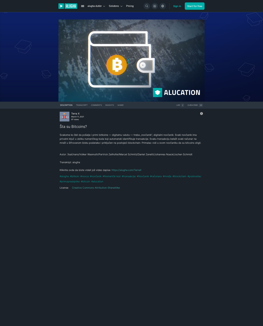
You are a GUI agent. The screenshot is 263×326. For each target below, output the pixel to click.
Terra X (75, 113)
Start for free (194, 6)
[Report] (201, 113)
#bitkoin (74, 176)
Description (66, 105)
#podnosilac (194, 176)
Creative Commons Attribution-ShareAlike (96, 187)
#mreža (167, 176)
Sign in (177, 6)
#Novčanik (143, 176)
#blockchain (179, 176)
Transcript (82, 105)
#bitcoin (85, 181)
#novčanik (96, 176)
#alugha (64, 176)
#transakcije (129, 176)
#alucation (97, 181)
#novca (84, 176)
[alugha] (67, 6)
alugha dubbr (95, 6)
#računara (156, 176)
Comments (96, 105)
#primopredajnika (70, 181)
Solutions (114, 6)
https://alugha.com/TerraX (126, 170)
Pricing (130, 6)
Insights (109, 105)
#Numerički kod (112, 176)
